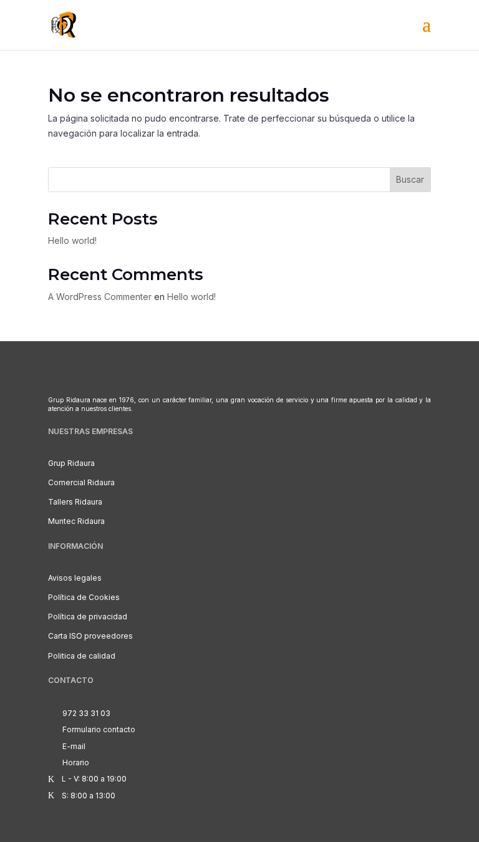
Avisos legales (75, 578)
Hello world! (72, 240)
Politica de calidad (81, 656)
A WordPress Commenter (100, 296)
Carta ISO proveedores (90, 636)
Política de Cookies (84, 597)
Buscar (410, 179)
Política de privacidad (87, 616)
